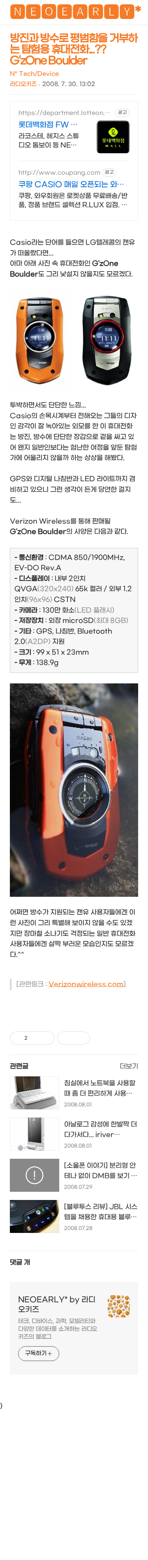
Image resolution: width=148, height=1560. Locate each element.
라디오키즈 (23, 84)
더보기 (129, 1066)
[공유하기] (35, 1038)
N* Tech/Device (34, 73)
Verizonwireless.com (86, 984)
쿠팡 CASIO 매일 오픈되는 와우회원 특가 (71, 185)
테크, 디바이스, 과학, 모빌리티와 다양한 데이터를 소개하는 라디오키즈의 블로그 (57, 1329)
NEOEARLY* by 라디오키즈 (56, 1305)
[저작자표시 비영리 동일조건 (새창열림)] (101, 1038)
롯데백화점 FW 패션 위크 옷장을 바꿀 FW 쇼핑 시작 (48, 125)
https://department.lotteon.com (65, 113)
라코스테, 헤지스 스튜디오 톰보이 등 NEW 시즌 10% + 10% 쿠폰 (48, 141)
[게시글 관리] (45, 1038)
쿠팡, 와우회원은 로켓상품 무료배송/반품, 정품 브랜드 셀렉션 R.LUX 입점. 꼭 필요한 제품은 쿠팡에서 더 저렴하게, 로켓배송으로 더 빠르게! (72, 201)
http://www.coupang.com (59, 172)
